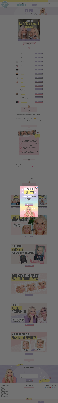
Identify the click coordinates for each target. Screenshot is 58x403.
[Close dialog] (36, 188)
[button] (29, 204)
